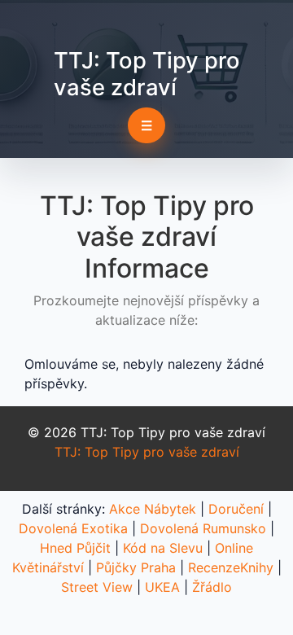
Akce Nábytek (152, 509)
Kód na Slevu (163, 548)
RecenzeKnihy (230, 567)
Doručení (236, 509)
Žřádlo (212, 587)
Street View (97, 587)
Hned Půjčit (75, 548)
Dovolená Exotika (73, 528)
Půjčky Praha (136, 567)
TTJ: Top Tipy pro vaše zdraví (147, 73)
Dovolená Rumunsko (203, 528)
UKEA (162, 587)
